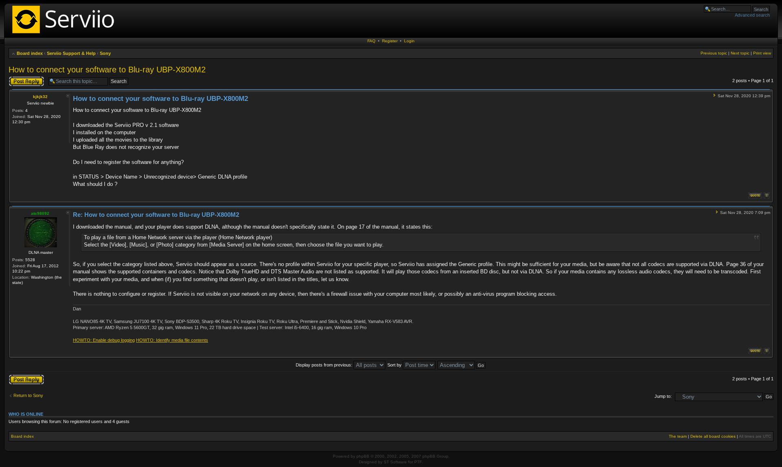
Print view (762, 53)
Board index (30, 53)
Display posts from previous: (325, 364)
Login (409, 41)
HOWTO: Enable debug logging (104, 340)
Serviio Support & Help (71, 53)
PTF (418, 462)
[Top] (766, 195)
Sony (105, 53)
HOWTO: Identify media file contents (172, 340)
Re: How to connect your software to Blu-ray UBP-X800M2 (156, 214)
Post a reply (20, 78)
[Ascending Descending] (461, 364)
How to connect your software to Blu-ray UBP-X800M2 (107, 69)
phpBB (362, 456)
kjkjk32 (40, 96)
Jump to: (663, 396)
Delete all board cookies (713, 436)
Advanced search (752, 15)
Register (390, 41)
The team (678, 436)
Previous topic (714, 53)
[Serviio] (65, 34)
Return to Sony (28, 395)
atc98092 (40, 213)
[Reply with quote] (755, 195)
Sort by (395, 364)
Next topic (740, 53)
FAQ (371, 41)
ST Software (395, 462)
